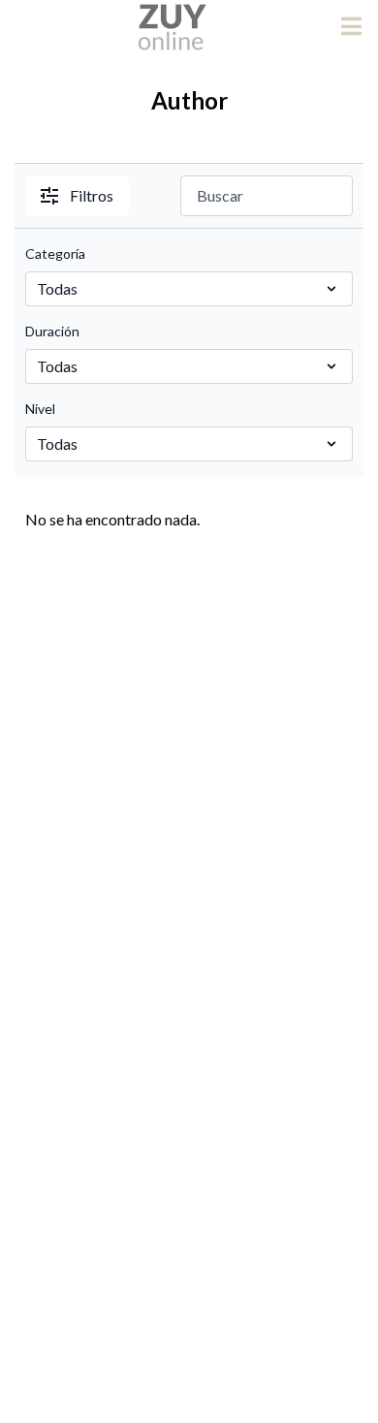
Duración (52, 331)
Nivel (40, 408)
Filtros (91, 195)
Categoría (55, 253)
